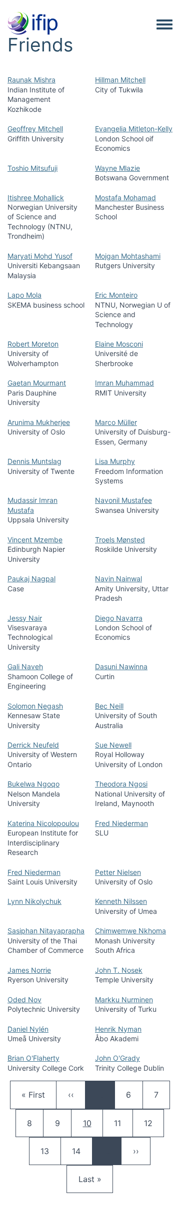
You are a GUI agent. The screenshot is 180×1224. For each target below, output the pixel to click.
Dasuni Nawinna (121, 666)
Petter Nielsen (118, 872)
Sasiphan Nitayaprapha (46, 930)
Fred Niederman (121, 823)
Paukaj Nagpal (32, 578)
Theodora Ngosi (121, 784)
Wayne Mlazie (117, 168)
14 (81, 1151)
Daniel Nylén (28, 1029)
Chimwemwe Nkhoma (130, 930)
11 (123, 1123)
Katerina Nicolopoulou (43, 823)
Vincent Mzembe (35, 539)
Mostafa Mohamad (125, 197)
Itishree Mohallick (36, 197)
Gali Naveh (25, 666)
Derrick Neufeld (33, 745)
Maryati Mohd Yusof (40, 256)
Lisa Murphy (115, 461)
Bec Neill (109, 706)
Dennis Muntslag (35, 461)
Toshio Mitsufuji (33, 168)
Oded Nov (25, 999)
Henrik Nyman (118, 1029)
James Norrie (29, 970)
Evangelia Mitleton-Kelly (133, 128)
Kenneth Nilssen (121, 901)
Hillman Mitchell (120, 79)
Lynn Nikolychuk (35, 901)
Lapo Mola (25, 295)
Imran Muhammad (124, 383)
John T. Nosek (118, 970)
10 (92, 1123)
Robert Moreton (33, 344)
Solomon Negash (35, 706)
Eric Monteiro (116, 295)
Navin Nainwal (118, 578)
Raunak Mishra (32, 79)
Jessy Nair (25, 618)
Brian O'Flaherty (34, 1058)
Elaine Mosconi (119, 344)
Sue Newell (113, 745)
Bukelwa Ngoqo (34, 784)
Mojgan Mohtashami (127, 256)
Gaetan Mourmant (37, 383)
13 (49, 1151)
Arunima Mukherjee (39, 422)
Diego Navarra (118, 618)
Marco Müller (116, 422)
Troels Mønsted (120, 539)
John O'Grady (117, 1058)
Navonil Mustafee (123, 500)
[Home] (33, 24)
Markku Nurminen (124, 999)
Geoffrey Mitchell (35, 128)
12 (153, 1123)
